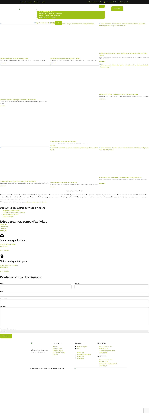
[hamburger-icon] (102, 6)
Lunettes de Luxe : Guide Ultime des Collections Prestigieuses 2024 (120, 177)
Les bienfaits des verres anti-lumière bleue (63, 141)
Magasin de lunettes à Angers (11, 210)
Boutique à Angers (45, 7)
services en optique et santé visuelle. (35, 202)
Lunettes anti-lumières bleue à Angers (14, 212)
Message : (3, 306)
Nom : (1, 283)
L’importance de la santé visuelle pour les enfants (65, 58)
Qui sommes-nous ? (45, 19)
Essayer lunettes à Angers (10, 214)
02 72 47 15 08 (4, 271)
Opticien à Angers (8, 216)
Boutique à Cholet (45, 5)
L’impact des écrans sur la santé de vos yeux (14, 58)
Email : (2, 291)
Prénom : (77, 283)
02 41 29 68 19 (4, 250)
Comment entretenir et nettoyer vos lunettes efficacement (17, 100)
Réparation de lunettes (48, 17)
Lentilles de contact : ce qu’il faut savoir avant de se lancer (18, 181)
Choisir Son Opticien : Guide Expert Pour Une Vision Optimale (118, 94)
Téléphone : (3, 298)
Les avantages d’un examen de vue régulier (63, 182)
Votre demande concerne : (7, 329)
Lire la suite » (3, 63)
